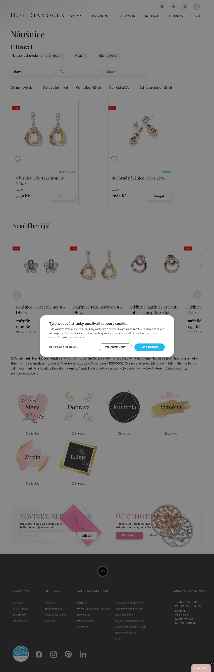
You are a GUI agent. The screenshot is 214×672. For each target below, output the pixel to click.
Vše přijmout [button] (149, 347)
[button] (63, 347)
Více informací (76, 337)
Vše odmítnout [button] (115, 347)
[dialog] (107, 336)
